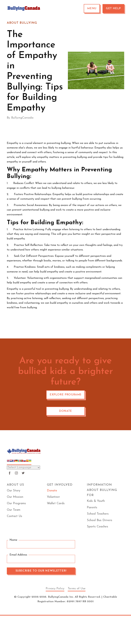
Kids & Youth (96, 501)
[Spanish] (27, 462)
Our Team (13, 510)
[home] (24, 8)
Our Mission (15, 497)
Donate (65, 411)
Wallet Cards (56, 503)
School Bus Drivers (99, 520)
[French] (13, 462)
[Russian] (24, 462)
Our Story (13, 490)
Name (13, 540)
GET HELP (113, 8)
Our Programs (16, 503)
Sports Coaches (97, 526)
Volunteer (53, 497)
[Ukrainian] (30, 462)
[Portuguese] (21, 462)
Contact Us (14, 516)
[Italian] (19, 462)
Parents (92, 507)
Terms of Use (76, 588)
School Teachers (98, 513)
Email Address (18, 554)
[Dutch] (11, 462)
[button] (92, 8)
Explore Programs (65, 394)
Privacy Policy (55, 588)
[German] (16, 462)
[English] (8, 462)
